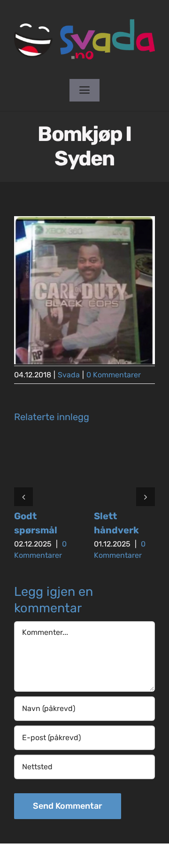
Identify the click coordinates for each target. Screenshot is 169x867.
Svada (69, 374)
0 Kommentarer (113, 374)
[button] (23, 496)
